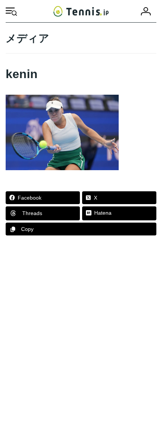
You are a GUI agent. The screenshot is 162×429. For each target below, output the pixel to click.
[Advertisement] (81, 336)
